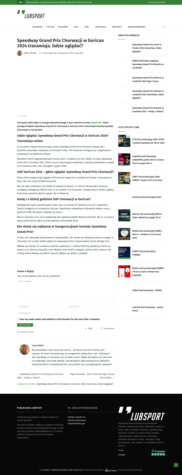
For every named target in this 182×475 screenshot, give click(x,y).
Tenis (76, 27)
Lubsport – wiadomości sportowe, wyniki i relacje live (62, 470)
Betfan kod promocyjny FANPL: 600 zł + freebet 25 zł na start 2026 (147, 234)
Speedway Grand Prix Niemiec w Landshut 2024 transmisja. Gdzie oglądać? (148, 94)
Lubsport (21, 384)
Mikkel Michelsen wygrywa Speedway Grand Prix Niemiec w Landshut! (148, 64)
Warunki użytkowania (77, 420)
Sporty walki (100, 27)
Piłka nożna (63, 27)
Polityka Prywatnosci (77, 417)
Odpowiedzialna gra (76, 423)
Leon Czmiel (38, 345)
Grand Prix (96, 122)
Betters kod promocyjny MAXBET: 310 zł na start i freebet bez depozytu (148, 271)
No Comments (109, 329)
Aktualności (38, 27)
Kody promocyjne (33, 2)
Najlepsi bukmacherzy (136, 27)
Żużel (87, 27)
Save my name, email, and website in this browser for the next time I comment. (59, 319)
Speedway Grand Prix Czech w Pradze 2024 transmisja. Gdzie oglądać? (146, 48)
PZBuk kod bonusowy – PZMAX (147, 290)
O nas (120, 450)
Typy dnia (50, 27)
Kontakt (121, 454)
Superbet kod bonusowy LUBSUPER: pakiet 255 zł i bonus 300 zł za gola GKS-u (148, 160)
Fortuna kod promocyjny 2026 (146, 197)
